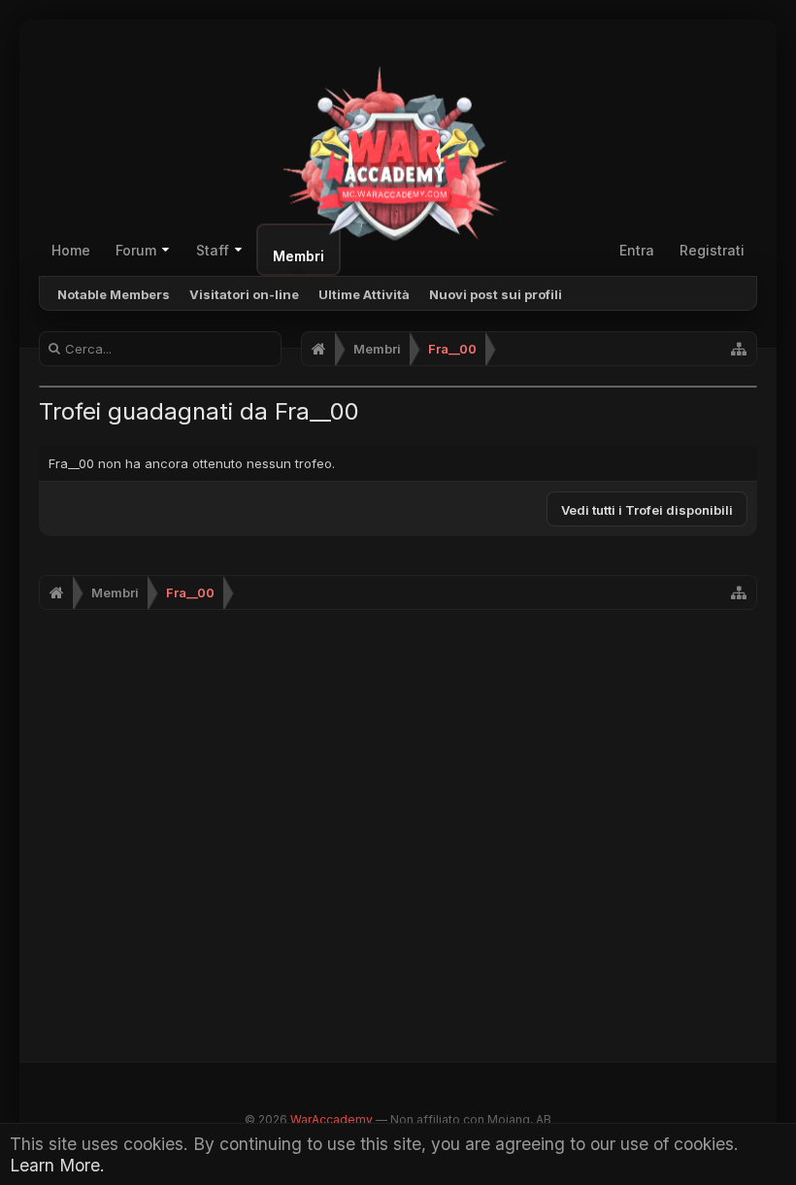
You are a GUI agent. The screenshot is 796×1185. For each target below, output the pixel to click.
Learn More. (57, 1165)
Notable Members (113, 294)
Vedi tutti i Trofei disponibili (647, 510)
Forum (136, 250)
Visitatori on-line (244, 294)
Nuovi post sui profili (495, 294)
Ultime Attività (364, 294)
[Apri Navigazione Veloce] (738, 348)
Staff (212, 250)
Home (70, 250)
